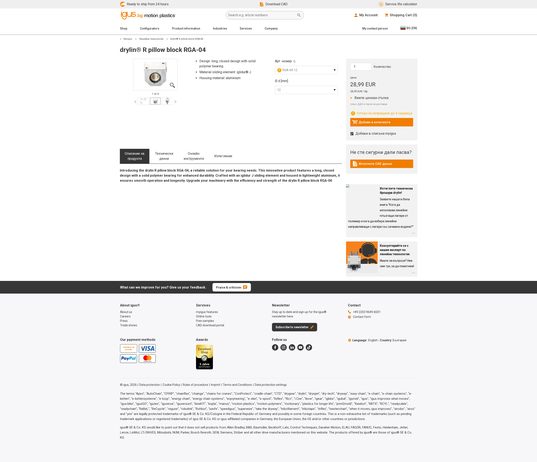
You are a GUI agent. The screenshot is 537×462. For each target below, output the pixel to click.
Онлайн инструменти (194, 156)
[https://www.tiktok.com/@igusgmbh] (309, 347)
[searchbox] (261, 15)
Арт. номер (283, 61)
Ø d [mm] (281, 81)
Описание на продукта (134, 156)
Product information (186, 28)
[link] (381, 165)
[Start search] (299, 15)
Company (271, 28)
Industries (220, 28)
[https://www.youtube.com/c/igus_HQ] (300, 347)
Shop (123, 28)
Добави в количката (371, 123)
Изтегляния (223, 156)
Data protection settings (271, 384)
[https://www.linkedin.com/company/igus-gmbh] (292, 347)
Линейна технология (151, 39)
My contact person (375, 28)
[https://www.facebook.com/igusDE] (275, 347)
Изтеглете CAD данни (372, 165)
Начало (127, 39)
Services (246, 28)
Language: (365, 340)
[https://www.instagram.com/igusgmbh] (283, 347)
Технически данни (164, 156)
